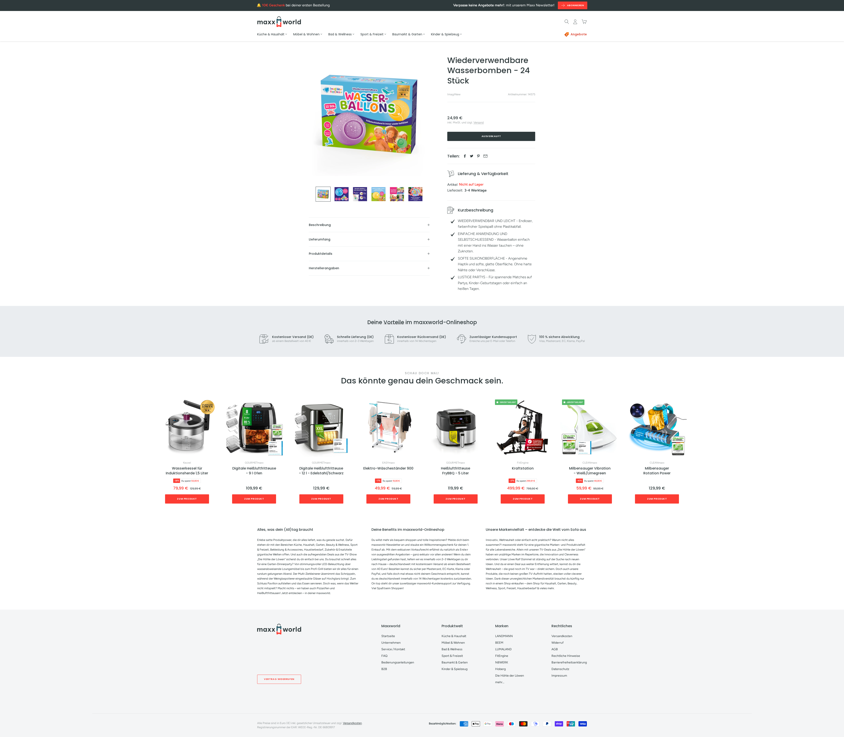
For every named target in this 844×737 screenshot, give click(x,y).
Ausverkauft (491, 136)
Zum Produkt (187, 498)
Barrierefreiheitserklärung (569, 662)
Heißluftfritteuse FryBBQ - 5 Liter (455, 471)
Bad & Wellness (452, 649)
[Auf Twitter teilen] (471, 156)
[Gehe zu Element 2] (341, 194)
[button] (686, 452)
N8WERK (501, 662)
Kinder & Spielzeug (454, 669)
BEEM (499, 643)
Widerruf (557, 643)
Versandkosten (561, 636)
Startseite (388, 636)
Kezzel (187, 462)
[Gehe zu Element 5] (396, 194)
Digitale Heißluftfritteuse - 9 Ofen (254, 471)
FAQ (384, 656)
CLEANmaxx (589, 462)
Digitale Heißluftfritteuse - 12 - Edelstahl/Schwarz (321, 471)
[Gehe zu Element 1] (323, 194)
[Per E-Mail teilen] (485, 156)
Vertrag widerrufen (279, 679)
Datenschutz (560, 669)
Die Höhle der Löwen (509, 675)
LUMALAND (503, 649)
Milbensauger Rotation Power (657, 471)
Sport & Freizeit (452, 656)
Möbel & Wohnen (453, 643)
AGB (554, 649)
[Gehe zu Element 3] (360, 194)
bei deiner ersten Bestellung (296, 5)
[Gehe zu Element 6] (415, 194)
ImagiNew (453, 94)
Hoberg (500, 669)
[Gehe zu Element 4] (378, 194)
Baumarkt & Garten (455, 662)
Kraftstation (523, 468)
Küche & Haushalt (454, 636)
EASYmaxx (388, 462)
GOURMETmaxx (254, 462)
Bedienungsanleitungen (397, 662)
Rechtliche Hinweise (565, 656)
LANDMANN (504, 636)
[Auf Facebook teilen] (465, 156)
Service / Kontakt (393, 649)
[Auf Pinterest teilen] (478, 156)
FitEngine (523, 462)
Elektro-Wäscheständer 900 (388, 468)
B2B (384, 669)
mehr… (499, 682)
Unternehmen (391, 643)
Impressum (559, 675)
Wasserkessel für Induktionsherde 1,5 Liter (187, 471)
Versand (478, 122)
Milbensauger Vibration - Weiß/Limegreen (590, 471)
